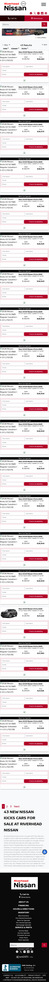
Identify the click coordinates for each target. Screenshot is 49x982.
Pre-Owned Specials (23, 923)
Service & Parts (23, 927)
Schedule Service (23, 935)
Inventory (23, 913)
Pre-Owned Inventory (24, 918)
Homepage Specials (23, 925)
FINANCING (23, 906)
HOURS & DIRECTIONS (23, 909)
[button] (44, 852)
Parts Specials (23, 940)
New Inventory (23, 916)
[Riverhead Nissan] (15, 5)
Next (17, 806)
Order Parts (23, 938)
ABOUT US (24, 902)
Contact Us (8, 975)
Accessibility (20, 975)
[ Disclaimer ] (41, 38)
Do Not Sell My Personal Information (27, 978)
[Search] (44, 24)
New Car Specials (23, 920)
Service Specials (24, 933)
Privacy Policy (34, 975)
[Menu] (43, 4)
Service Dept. (23, 931)
